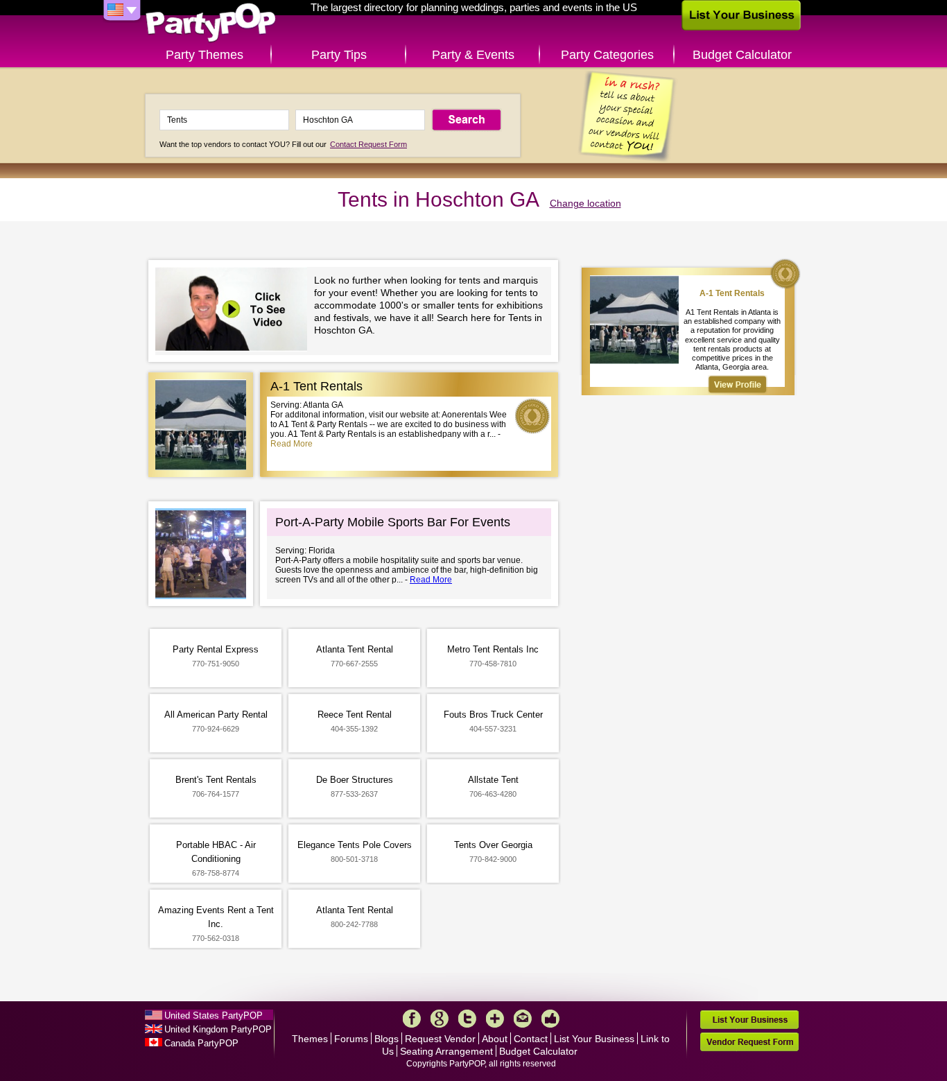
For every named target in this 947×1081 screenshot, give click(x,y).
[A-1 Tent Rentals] (737, 384)
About (494, 1038)
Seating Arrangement (446, 1051)
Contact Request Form (368, 144)
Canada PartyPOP (201, 1043)
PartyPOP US (211, 23)
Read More (291, 444)
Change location (585, 203)
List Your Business (594, 1038)
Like (550, 1019)
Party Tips (339, 55)
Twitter (467, 1019)
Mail (523, 1019)
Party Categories (607, 55)
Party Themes (204, 55)
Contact (531, 1038)
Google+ (440, 1019)
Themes (310, 1038)
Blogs (386, 1038)
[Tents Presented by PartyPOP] (234, 311)
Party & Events (473, 55)
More (495, 1019)
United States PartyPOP (213, 1015)
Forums (351, 1038)
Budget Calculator (742, 55)
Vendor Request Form (749, 1042)
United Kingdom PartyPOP (218, 1029)
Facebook (412, 1019)
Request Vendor (440, 1038)
